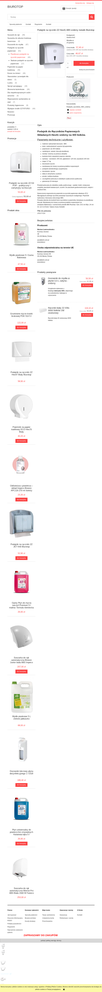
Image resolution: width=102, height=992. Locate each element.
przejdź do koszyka (13, 131)
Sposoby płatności (31, 915)
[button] (74, 110)
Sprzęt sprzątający (14, 86)
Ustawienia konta (48, 918)
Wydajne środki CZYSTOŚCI (18, 109)
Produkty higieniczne (15, 105)
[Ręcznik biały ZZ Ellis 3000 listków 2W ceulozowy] (43, 310)
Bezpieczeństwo (30, 918)
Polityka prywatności (14, 924)
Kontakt (79, 915)
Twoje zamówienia (48, 915)
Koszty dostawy (30, 921)
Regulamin (11, 927)
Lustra (9, 83)
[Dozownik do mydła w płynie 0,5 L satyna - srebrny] (43, 281)
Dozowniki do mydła (15, 44)
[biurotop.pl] (78, 90)
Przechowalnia (47, 921)
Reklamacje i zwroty (66, 918)
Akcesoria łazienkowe (15, 89)
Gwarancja (63, 915)
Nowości (10, 112)
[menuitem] (15, 24)
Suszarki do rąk (13, 35)
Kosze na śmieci (13, 73)
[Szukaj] (92, 17)
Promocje (11, 115)
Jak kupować (11, 915)
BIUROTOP (15, 6)
